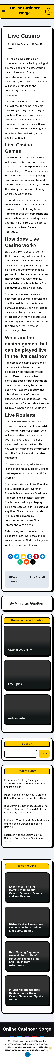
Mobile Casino (17, 718)
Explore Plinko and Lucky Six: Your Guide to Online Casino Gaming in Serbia (24, 838)
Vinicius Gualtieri (21, 44)
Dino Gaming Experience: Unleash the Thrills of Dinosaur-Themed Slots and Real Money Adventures (26, 809)
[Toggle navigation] (3, 11)
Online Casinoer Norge (27, 1029)
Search (27, 743)
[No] (50, 1048)
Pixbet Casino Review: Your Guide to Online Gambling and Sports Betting (27, 927)
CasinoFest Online (20, 649)
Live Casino (24, 36)
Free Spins (36, 577)
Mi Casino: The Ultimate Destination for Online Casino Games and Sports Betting (27, 823)
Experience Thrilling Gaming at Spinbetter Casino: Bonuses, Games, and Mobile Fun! (25, 783)
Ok (27, 1054)
